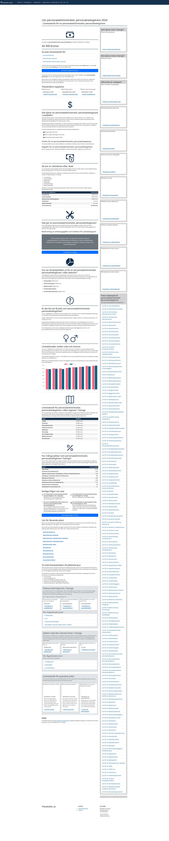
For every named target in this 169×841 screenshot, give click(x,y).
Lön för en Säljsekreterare (110, 757)
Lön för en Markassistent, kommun (113, 590)
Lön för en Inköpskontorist (110, 477)
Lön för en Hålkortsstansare (110, 467)
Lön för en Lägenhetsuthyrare (111, 568)
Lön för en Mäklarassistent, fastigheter (110, 603)
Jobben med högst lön (50, 94)
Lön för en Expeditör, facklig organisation (110, 418)
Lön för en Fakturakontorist (110, 422)
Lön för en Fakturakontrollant (111, 425)
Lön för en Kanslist (107, 491)
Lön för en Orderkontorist (110, 641)
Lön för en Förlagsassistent (110, 434)
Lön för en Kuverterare (109, 553)
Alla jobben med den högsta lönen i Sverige (58, 625)
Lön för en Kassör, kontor (109, 500)
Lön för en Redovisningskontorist (112, 699)
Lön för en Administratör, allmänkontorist (109, 318)
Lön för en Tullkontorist (109, 772)
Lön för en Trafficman (108, 769)
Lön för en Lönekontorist (109, 587)
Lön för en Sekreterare (109, 721)
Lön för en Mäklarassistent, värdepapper (110, 614)
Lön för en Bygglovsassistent (111, 393)
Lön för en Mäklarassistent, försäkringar (110, 609)
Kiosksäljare (48, 665)
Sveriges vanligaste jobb (70, 94)
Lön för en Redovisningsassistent (112, 691)
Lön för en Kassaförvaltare (110, 494)
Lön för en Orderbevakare (110, 638)
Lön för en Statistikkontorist (110, 742)
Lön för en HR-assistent (109, 464)
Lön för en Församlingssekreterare (112, 437)
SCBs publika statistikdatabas (61, 720)
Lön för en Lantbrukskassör (110, 562)
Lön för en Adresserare (109, 325)
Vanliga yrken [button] (37, 2)
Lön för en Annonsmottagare (111, 341)
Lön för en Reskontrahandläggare (112, 714)
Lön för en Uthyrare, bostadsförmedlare (108, 779)
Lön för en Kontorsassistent (110, 533)
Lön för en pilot (49, 709)
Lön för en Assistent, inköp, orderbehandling (110, 353)
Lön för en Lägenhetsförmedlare (112, 565)
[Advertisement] (81, 9)
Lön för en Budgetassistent (110, 390)
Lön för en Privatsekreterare (110, 681)
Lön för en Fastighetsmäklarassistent (113, 428)
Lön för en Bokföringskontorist (111, 381)
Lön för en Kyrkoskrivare (109, 559)
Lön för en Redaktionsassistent (111, 688)
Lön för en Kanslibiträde (109, 483)
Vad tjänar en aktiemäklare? (111, 242)
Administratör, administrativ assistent (54, 61)
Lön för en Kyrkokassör (109, 556)
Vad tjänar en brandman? (110, 195)
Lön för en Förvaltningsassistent (112, 458)
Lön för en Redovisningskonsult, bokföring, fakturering (112, 695)
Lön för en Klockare (108, 513)
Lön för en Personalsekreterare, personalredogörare (111, 671)
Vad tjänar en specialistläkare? (68, 607)
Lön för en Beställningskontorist (112, 371)
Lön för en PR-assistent (109, 678)
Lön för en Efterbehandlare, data (112, 403)
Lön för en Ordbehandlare (110, 624)
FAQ (61, 2)
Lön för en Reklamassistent (110, 708)
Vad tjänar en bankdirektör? (48, 607)
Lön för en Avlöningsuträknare (111, 360)
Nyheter (81, 810)
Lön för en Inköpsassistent (110, 474)
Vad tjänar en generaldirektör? (86, 607)
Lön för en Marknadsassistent (111, 593)
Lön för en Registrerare (109, 705)
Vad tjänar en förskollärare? (111, 289)
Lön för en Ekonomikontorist (111, 409)
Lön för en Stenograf (108, 745)
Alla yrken (19, 2)
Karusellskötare (50, 668)
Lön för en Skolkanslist (109, 730)
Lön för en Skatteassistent (110, 724)
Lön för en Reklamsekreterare (111, 711)
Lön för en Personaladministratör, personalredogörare (112, 655)
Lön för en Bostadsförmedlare (111, 384)
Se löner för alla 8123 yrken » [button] (70, 70)
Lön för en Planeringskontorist (111, 675)
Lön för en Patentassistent (110, 651)
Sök (67, 2)
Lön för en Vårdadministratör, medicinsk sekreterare (111, 788)
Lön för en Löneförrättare (110, 581)
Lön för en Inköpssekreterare (111, 480)
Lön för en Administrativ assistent (112, 309)
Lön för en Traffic (107, 766)
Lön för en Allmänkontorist (110, 331)
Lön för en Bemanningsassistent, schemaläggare (112, 367)
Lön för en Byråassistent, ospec (111, 396)
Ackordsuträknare (48, 55)
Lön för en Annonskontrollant (111, 338)
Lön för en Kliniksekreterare (110, 510)
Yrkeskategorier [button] (27, 2)
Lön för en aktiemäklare (85, 710)
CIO (46, 618)
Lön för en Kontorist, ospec (110, 530)
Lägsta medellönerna (88, 94)
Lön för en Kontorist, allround (111, 519)
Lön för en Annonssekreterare (111, 344)
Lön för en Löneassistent (109, 578)
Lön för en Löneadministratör (111, 575)
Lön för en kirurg (68, 709)
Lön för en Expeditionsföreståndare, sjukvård (113, 413)
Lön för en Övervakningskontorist (112, 792)
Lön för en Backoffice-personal (111, 363)
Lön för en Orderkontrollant (110, 645)
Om (64, 2)
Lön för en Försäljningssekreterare (112, 455)
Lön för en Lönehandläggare (110, 584)
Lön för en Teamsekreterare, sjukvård (113, 763)
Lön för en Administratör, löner (111, 322)
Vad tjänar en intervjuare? (67, 651)
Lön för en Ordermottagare (110, 648)
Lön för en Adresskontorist (110, 328)
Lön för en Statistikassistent (110, 739)
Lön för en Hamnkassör (109, 461)
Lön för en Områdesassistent (111, 621)
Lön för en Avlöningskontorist (111, 357)
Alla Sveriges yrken (83, 808)
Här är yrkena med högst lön (111, 49)
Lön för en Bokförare (108, 375)
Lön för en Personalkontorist (110, 664)
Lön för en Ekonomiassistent (110, 406)
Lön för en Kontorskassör (110, 542)
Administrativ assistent (50, 58)
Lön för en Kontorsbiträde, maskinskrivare (110, 537)
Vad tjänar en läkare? (109, 172)
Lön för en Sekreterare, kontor (111, 718)
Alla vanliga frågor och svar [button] (70, 515)
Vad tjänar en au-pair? (88, 650)
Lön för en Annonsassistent (110, 335)
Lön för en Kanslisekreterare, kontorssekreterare (111, 487)
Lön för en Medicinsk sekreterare (112, 599)
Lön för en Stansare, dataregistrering (113, 733)
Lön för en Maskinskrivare (110, 596)
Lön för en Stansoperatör (109, 736)
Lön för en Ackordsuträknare (111, 306)
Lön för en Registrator (108, 702)
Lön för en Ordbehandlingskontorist (113, 627)
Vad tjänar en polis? (109, 148)
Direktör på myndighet (52, 621)
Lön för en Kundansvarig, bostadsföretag (109, 549)
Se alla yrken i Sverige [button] (70, 252)
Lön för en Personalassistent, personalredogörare (111, 660)
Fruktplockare (49, 662)
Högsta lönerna (46, 2)
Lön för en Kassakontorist (110, 497)
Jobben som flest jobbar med (112, 102)
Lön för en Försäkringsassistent (111, 441)
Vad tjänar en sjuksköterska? (111, 265)
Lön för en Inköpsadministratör (111, 470)
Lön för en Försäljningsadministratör (113, 449)
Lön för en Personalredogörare (111, 667)
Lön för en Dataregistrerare (110, 399)
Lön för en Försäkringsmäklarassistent (110, 445)
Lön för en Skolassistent (109, 727)
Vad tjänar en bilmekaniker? (111, 125)
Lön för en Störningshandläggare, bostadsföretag (112, 750)
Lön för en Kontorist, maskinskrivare (113, 527)
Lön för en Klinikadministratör (111, 503)
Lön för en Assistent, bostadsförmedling (108, 348)
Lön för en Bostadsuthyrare (110, 387)
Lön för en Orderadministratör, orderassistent (111, 631)
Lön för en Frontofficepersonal (111, 431)
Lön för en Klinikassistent (109, 507)
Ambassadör (49, 615)
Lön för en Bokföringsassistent (111, 378)
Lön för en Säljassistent (109, 754)
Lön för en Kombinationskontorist (112, 516)
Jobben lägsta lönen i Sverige (111, 75)
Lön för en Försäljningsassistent (111, 452)
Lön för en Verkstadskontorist (111, 784)
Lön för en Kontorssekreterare (111, 545)
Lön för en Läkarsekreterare (110, 571)
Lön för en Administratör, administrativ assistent (109, 313)
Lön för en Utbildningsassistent (111, 775)
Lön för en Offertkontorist (110, 618)
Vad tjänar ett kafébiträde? (48, 651)
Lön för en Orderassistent (110, 635)
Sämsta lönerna (55, 2)
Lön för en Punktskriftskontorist (112, 685)
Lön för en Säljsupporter (109, 760)
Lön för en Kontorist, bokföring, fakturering (111, 523)
